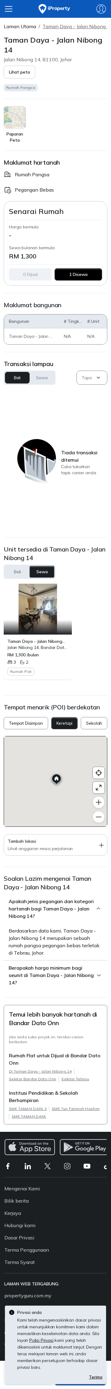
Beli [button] (17, 377)
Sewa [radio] (42, 571)
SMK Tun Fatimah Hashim (76, 1108)
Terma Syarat (19, 1262)
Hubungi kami (19, 1225)
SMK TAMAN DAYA (29, 1116)
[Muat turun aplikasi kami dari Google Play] (85, 1147)
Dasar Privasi (19, 1237)
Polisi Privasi (41, 1340)
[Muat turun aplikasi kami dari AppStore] (30, 1147)
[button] (19, 72)
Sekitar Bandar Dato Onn (32, 1079)
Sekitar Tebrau (75, 1079)
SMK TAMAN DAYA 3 (28, 1108)
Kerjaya (12, 1213)
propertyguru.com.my (27, 1295)
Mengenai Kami (22, 1188)
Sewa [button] (41, 377)
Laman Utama (20, 26)
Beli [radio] (17, 571)
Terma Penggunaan (26, 1250)
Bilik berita (16, 1201)
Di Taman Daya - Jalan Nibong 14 (40, 1071)
